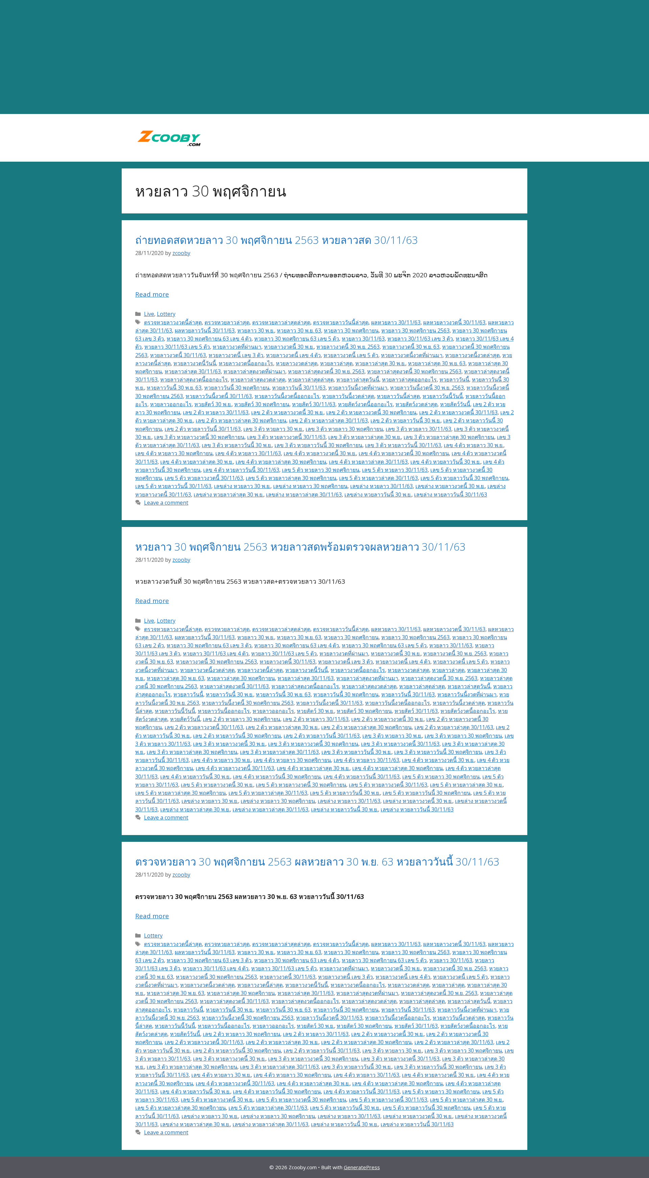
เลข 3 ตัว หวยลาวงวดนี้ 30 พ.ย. (229, 743)
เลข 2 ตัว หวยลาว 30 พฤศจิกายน (241, 719)
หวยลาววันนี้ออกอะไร (224, 711)
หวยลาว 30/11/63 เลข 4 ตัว (215, 653)
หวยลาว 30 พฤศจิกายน (351, 330)
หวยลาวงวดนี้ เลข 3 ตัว (236, 355)
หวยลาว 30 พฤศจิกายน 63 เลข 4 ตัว (209, 338)
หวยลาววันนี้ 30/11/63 (299, 387)
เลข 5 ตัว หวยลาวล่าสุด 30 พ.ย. (466, 784)
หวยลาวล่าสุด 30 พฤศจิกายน (241, 678)
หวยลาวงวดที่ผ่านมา (237, 346)
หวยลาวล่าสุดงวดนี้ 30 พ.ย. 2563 (326, 371)
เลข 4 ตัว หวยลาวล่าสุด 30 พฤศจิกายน (281, 461)
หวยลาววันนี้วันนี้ (443, 396)
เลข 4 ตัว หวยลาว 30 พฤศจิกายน (174, 453)
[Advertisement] (324, 57)
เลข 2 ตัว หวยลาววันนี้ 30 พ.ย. (405, 420)
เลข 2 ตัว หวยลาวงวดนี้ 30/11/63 (458, 412)
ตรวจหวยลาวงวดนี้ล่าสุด (173, 322)
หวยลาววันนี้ (454, 379)
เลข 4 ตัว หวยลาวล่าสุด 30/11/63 (368, 461)
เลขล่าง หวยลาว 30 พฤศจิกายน (310, 486)
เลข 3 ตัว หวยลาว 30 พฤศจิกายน (344, 429)
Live (149, 314)
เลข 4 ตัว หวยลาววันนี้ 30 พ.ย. (445, 461)
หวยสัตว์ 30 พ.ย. (213, 404)
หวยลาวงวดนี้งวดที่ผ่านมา (411, 355)
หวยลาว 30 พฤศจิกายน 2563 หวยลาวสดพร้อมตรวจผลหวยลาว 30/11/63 (300, 546)
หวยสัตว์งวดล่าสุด (416, 404)
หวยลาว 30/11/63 (363, 338)
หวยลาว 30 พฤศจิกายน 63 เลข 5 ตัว (296, 338)
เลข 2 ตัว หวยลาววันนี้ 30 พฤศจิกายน (237, 735)
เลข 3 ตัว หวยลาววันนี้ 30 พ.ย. (237, 445)
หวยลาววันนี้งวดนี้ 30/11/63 (219, 396)
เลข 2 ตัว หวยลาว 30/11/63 (215, 412)
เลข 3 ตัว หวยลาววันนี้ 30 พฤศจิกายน (318, 445)
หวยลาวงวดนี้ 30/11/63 (178, 355)
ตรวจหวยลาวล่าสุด (227, 322)
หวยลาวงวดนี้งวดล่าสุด (472, 355)
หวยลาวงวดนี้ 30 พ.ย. (289, 346)
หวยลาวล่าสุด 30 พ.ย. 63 (436, 363)
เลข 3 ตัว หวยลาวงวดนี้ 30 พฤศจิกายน (199, 437)
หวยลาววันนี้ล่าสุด (398, 396)
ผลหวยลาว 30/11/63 (395, 322)
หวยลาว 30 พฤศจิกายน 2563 (415, 330)
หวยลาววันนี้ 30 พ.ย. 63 (174, 387)
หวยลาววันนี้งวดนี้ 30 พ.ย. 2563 (427, 387)
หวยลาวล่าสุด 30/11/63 (193, 371)
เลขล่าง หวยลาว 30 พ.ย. (242, 486)
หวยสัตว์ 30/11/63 (313, 404)
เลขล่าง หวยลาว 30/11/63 (381, 486)
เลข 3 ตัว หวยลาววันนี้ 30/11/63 (403, 445)
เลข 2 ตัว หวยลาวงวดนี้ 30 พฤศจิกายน (371, 412)
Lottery (166, 314)
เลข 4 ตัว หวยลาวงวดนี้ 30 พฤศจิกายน (404, 453)
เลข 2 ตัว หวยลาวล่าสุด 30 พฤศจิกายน (241, 420)
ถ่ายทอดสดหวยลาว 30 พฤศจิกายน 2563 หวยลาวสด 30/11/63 (276, 240)
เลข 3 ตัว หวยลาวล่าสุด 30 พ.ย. (364, 437)
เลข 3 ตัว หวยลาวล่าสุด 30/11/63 (279, 752)
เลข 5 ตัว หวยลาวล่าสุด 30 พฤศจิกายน (291, 478)
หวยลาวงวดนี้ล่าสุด (260, 670)
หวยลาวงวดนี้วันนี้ (194, 363)
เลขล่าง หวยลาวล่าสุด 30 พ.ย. (228, 494)
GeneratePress (362, 1167)
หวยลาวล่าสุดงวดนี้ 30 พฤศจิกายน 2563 (414, 371)
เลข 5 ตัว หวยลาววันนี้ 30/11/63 (173, 486)
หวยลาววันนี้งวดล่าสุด (348, 396)
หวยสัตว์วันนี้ (455, 404)
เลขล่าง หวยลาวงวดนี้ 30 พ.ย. (450, 486)
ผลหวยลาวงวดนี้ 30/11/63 (454, 322)
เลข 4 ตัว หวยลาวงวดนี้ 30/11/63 (235, 768)
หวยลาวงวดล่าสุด (296, 363)
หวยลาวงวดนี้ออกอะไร (246, 363)
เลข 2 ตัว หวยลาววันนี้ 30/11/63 (203, 429)
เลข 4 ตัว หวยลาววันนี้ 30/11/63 (241, 469)
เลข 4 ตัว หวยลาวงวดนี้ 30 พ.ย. (320, 453)
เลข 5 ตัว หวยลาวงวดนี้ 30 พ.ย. (217, 784)
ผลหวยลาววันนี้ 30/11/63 (205, 330)
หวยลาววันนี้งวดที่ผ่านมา (357, 387)
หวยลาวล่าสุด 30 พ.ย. (380, 363)
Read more (152, 294)
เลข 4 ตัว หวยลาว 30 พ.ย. (473, 445)
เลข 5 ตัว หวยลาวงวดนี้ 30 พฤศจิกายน (301, 784)
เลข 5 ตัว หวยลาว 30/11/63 (395, 469)
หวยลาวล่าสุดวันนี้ (357, 379)
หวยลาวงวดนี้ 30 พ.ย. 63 (410, 346)
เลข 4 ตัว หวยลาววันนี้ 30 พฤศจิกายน (277, 776)
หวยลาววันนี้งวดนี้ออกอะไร (287, 396)
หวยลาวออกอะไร (171, 404)
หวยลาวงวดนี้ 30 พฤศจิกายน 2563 (216, 661)
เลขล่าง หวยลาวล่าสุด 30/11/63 (304, 494)
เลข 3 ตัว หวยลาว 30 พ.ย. (273, 429)
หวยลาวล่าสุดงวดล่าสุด (258, 379)
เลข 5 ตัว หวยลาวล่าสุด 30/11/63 (378, 478)
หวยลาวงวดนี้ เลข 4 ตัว (293, 355)
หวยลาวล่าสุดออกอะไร (409, 379)
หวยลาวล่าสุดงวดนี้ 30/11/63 (234, 686)
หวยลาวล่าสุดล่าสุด (311, 379)
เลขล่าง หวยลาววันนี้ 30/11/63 (450, 494)
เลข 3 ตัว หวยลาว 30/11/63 (418, 429)
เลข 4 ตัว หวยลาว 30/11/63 (248, 453)
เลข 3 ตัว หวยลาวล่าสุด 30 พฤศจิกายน (449, 437)
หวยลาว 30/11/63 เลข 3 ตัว (420, 338)
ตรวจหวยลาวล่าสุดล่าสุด (281, 322)
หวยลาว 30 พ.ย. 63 (299, 330)
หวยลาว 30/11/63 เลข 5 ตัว (177, 346)
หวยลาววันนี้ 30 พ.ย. (229, 694)
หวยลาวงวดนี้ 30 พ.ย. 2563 (348, 346)
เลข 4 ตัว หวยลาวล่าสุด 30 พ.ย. (196, 461)
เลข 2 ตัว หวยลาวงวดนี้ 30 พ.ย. (287, 412)
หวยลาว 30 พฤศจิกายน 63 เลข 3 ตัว (209, 645)
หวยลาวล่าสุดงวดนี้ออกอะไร (194, 379)
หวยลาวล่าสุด (336, 363)
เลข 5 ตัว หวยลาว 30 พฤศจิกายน (320, 469)
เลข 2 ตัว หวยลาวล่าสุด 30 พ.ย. (282, 727)
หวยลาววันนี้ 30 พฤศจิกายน (236, 387)
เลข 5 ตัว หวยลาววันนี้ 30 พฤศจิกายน (464, 478)
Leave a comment (166, 502)
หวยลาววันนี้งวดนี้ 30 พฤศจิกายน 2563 (247, 703)
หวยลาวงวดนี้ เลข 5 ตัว (350, 355)
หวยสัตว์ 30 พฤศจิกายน (261, 404)
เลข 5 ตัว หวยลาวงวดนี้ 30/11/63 (204, 478)
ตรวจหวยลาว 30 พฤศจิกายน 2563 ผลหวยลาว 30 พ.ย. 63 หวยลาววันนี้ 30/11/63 (317, 861)
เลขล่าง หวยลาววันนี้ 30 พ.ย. (377, 494)
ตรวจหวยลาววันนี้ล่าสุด (340, 322)
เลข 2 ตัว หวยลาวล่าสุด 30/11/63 (328, 420)
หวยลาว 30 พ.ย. (255, 330)
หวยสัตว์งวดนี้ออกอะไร (365, 404)
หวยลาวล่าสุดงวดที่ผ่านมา (254, 371)
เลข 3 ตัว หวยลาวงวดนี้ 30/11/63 (286, 437)
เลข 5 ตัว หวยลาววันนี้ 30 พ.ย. (345, 792)
